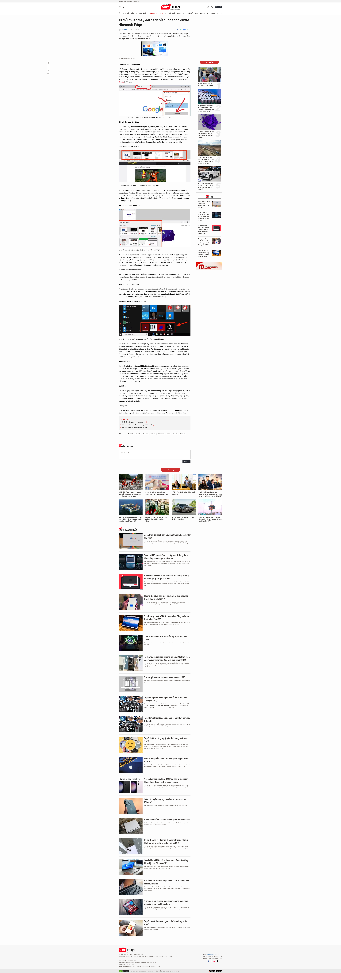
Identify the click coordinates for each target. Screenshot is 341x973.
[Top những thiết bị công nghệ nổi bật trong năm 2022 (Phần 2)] (131, 704)
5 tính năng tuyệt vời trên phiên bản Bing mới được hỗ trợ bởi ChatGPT (203, 253)
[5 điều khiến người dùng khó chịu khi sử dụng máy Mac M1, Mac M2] (131, 887)
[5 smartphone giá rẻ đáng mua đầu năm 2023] (131, 684)
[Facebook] (177, 29)
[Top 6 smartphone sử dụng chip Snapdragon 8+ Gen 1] (131, 928)
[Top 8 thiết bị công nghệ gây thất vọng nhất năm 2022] (131, 745)
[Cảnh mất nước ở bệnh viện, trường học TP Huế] (209, 74)
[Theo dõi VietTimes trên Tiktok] (217, 961)
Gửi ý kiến (186, 461)
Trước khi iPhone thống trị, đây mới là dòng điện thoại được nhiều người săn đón (203, 216)
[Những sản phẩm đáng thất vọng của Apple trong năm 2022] (131, 765)
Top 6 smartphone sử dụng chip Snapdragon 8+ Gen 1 (165, 923)
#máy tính (153, 433)
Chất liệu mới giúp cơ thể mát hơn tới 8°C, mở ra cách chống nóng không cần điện (206, 134)
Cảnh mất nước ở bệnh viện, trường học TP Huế (205, 85)
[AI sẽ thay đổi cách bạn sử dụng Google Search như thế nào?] (216, 204)
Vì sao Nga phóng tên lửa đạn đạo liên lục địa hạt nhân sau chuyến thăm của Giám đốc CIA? (210, 519)
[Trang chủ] (120, 13)
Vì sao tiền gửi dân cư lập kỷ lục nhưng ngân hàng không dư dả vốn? (156, 493)
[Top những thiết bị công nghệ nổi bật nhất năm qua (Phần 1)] (131, 724)
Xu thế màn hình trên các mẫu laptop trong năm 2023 (165, 638)
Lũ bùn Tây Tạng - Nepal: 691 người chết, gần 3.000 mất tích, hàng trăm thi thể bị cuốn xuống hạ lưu (130, 494)
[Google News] (186, 29)
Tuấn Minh (124, 29)
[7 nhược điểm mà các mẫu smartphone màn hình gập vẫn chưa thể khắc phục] (131, 907)
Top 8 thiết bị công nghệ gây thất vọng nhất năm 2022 (166, 740)
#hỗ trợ (168, 433)
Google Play (219, 971)
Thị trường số (170, 13)
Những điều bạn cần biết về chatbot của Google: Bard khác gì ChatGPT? (204, 242)
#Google (145, 433)
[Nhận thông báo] (208, 7)
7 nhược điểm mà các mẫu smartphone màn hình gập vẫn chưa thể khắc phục (166, 902)
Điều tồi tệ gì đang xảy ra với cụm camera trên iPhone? (165, 801)
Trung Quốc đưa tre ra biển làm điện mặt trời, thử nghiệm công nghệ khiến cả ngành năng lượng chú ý (130, 519)
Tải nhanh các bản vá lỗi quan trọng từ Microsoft (137, 425)
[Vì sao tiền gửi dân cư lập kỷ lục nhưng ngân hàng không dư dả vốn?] (157, 482)
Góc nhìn (134, 13)
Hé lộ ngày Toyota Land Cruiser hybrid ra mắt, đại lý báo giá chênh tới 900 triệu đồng (206, 186)
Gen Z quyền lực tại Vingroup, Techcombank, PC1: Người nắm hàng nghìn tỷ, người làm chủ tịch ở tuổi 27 (210, 494)
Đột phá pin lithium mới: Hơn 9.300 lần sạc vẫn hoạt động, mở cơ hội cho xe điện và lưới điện (206, 109)
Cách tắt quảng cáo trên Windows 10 (134, 422)
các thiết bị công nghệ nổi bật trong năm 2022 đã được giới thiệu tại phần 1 (159, 705)
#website (138, 433)
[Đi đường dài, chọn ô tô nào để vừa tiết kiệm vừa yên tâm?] (184, 507)
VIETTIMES (170, 7)
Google (121, 82)
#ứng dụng (161, 433)
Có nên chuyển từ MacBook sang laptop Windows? (167, 819)
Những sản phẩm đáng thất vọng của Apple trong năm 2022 (166, 760)
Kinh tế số (142, 13)
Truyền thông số (216, 13)
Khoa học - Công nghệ (155, 13)
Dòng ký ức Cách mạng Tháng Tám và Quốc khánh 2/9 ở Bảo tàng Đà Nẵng (156, 519)
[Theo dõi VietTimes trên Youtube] (214, 961)
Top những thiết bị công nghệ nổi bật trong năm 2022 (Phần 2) (165, 699)
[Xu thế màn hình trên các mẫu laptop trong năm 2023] (131, 643)
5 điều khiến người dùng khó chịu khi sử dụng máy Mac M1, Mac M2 (166, 882)
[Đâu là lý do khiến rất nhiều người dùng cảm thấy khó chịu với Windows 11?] (131, 867)
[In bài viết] (181, 30)
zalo (211, 961)
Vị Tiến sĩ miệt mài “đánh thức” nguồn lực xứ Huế (184, 493)
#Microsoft (130, 433)
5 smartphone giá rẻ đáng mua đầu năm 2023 (164, 677)
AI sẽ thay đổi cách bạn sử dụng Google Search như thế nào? (204, 204)
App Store (212, 971)
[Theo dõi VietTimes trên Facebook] (208, 961)
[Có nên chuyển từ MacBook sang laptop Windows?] (131, 826)
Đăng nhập (218, 7)
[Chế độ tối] (212, 7)
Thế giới (190, 13)
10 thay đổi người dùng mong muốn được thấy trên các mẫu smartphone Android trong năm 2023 (167, 658)
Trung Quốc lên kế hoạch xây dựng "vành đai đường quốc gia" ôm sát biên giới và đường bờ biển (206, 160)
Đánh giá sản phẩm (128, 530)
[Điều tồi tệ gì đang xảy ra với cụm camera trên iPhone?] (131, 806)
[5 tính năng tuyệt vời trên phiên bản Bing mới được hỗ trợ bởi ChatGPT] (216, 253)
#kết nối (175, 433)
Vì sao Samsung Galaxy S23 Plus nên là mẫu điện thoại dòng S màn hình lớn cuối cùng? (166, 780)
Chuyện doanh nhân (202, 13)
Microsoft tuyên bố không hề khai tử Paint (135, 427)
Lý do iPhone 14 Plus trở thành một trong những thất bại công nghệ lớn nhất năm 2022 (166, 841)
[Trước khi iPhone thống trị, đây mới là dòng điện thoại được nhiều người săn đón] (216, 215)
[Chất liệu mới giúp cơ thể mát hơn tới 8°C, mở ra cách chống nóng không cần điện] (209, 122)
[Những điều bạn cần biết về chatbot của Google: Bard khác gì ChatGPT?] (216, 241)
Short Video (181, 13)
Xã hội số (126, 13)
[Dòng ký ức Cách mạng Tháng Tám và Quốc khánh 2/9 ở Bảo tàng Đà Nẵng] (157, 507)
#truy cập (182, 433)
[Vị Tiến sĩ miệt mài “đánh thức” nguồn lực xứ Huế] (184, 482)
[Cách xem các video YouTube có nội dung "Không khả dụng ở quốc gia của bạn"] (216, 228)
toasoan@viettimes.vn (213, 954)
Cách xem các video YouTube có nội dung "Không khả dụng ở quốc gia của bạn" (203, 230)
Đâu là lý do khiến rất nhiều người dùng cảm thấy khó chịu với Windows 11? (166, 862)
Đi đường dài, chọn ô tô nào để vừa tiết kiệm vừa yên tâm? (183, 518)
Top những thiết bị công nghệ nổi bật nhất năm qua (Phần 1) (167, 719)
